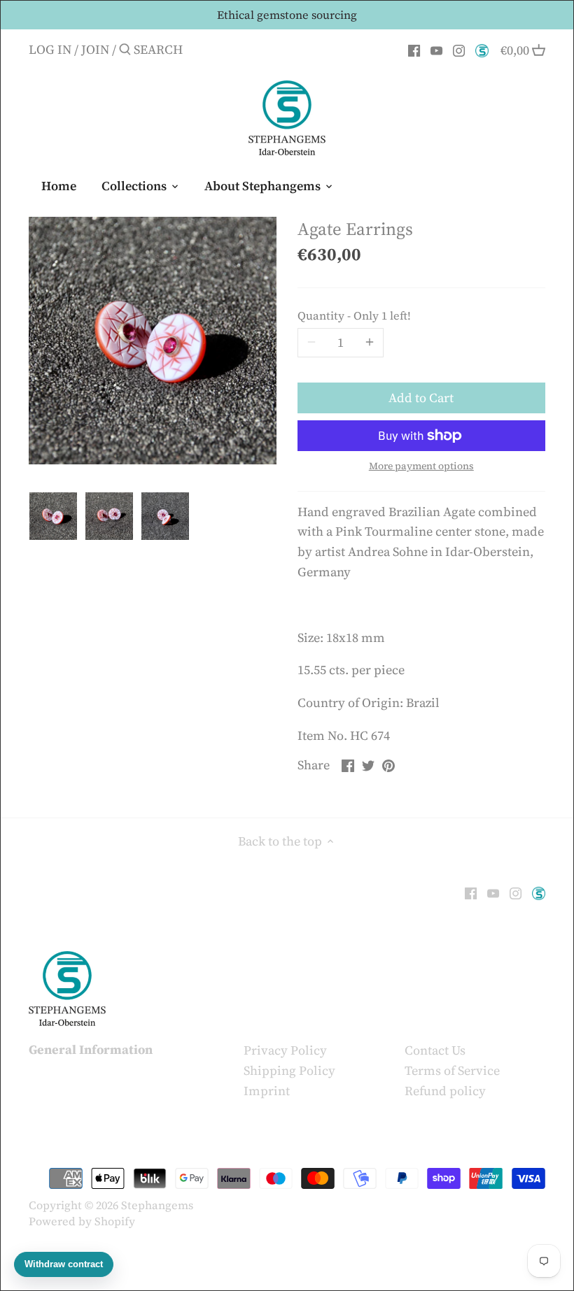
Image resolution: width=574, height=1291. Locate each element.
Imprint (267, 1090)
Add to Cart (421, 397)
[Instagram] (459, 49)
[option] (53, 516)
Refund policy (445, 1090)
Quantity (354, 315)
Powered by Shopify (82, 1221)
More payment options (421, 466)
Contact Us (435, 1050)
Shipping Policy (289, 1070)
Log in (50, 49)
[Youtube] (436, 49)
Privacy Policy (285, 1050)
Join (95, 49)
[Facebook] (414, 49)
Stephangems (157, 1205)
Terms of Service (452, 1070)
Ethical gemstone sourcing (287, 14)
